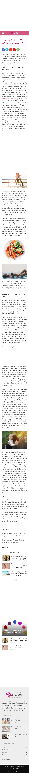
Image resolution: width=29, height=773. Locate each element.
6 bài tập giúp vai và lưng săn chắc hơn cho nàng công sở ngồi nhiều (19, 558)
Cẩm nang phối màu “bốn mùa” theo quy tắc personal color (13, 631)
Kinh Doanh (12, 768)
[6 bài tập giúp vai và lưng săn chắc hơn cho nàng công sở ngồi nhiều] (6, 558)
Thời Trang (6, 766)
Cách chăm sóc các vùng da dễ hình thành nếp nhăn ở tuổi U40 (19, 566)
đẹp (7, 547)
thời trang (5, 99)
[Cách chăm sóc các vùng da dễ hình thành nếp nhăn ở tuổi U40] (6, 566)
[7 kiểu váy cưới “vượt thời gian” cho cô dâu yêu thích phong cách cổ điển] (6, 729)
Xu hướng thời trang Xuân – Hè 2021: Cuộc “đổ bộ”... (19, 719)
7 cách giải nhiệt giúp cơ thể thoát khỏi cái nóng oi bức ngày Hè (18, 573)
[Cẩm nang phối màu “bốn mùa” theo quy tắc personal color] (14, 628)
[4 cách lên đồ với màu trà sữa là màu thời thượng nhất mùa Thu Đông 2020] (6, 736)
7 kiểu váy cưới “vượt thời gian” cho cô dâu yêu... (19, 727)
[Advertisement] (14, 15)
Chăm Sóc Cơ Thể (20, 766)
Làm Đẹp (12, 766)
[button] (26, 33)
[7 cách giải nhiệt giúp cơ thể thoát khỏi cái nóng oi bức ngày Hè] (6, 573)
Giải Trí (17, 768)
